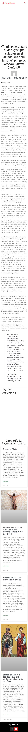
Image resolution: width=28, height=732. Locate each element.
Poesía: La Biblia (10, 449)
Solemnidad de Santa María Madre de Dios (12, 578)
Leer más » (6, 481)
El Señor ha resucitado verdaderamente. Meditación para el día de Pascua (13, 530)
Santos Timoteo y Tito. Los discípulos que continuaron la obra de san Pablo (13, 678)
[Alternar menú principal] (24, 3)
